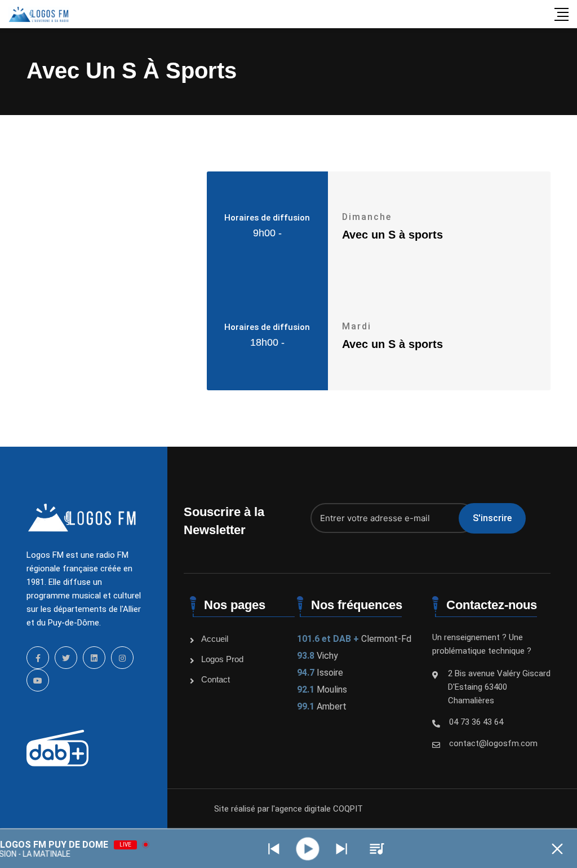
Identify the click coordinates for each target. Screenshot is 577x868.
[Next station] (273, 848)
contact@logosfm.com (493, 743)
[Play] (308, 848)
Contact (215, 679)
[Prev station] (341, 848)
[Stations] (377, 849)
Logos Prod (222, 659)
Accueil (214, 639)
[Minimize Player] (557, 848)
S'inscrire (492, 518)
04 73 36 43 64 (476, 722)
